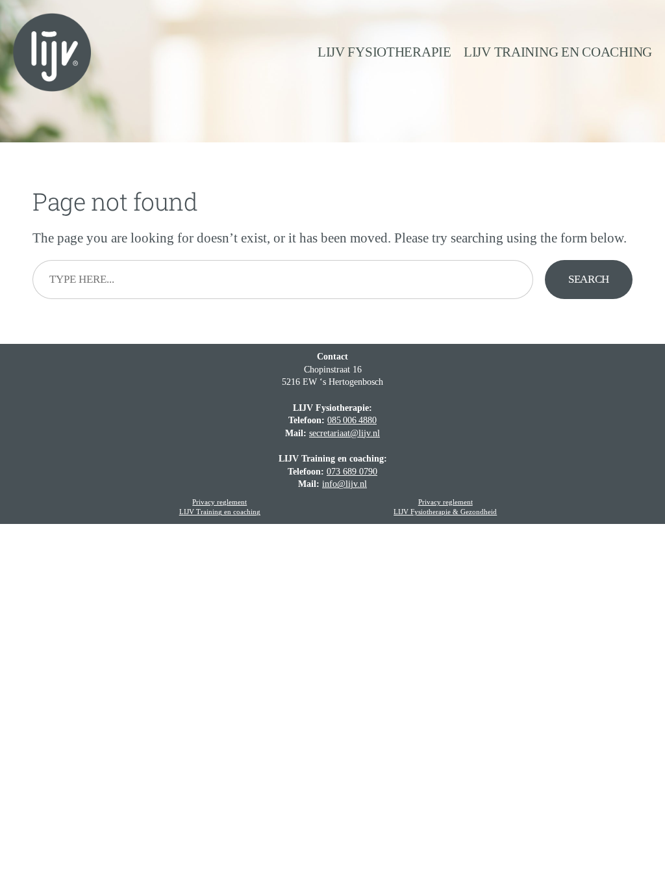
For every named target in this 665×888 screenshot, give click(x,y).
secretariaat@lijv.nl (344, 433)
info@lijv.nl (344, 484)
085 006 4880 (352, 420)
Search (588, 279)
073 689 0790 (352, 472)
